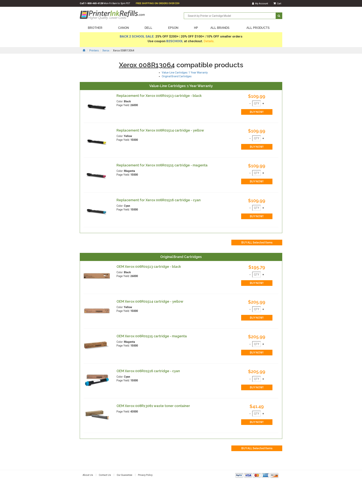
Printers (94, 50)
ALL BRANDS (219, 28)
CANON (123, 28)
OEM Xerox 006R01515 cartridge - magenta (152, 336)
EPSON (173, 28)
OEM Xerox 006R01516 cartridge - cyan (148, 371)
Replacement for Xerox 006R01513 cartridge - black (159, 96)
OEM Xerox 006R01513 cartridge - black (149, 267)
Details (209, 41)
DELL (148, 28)
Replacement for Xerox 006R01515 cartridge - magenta (162, 165)
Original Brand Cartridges (177, 76)
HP (196, 28)
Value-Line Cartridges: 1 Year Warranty (185, 72)
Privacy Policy (145, 475)
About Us (88, 475)
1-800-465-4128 (94, 3)
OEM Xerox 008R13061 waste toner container (153, 406)
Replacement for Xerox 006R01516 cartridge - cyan (159, 200)
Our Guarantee (124, 475)
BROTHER (95, 28)
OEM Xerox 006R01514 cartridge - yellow (150, 301)
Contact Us (105, 475)
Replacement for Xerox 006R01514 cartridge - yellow (160, 130)
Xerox (105, 50)
